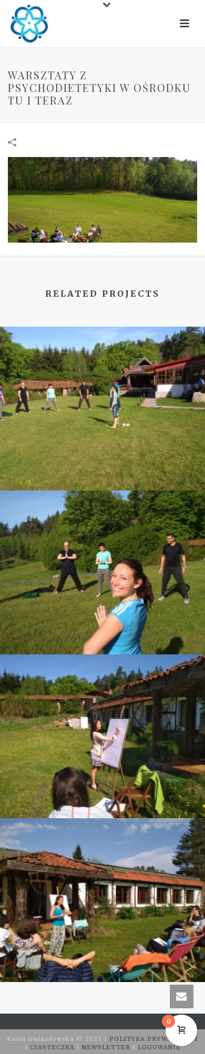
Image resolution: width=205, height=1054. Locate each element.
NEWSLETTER (107, 1047)
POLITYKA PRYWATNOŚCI (153, 1038)
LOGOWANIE (159, 1047)
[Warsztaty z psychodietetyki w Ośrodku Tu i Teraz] (102, 199)
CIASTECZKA (53, 1047)
